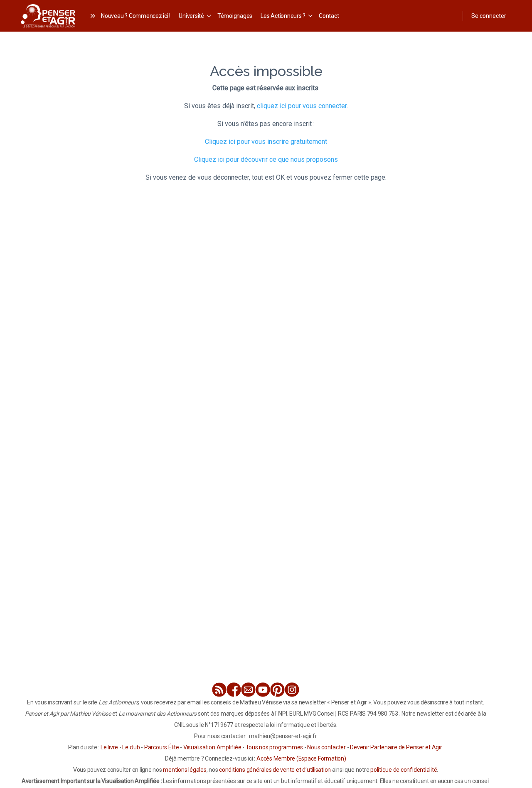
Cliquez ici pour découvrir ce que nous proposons (266, 159)
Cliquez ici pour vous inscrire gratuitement (266, 142)
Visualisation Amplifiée (212, 747)
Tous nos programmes (274, 747)
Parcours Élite (161, 747)
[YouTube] (263, 689)
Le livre (109, 747)
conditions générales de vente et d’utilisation (275, 769)
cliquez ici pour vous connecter (302, 106)
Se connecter (488, 15)
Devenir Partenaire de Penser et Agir (396, 747)
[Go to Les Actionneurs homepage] (48, 15)
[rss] (219, 689)
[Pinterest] (277, 689)
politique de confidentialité (403, 769)
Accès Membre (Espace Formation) (301, 758)
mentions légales (184, 769)
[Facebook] (234, 689)
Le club (131, 747)
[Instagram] (292, 689)
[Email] (248, 689)
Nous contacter (326, 747)
